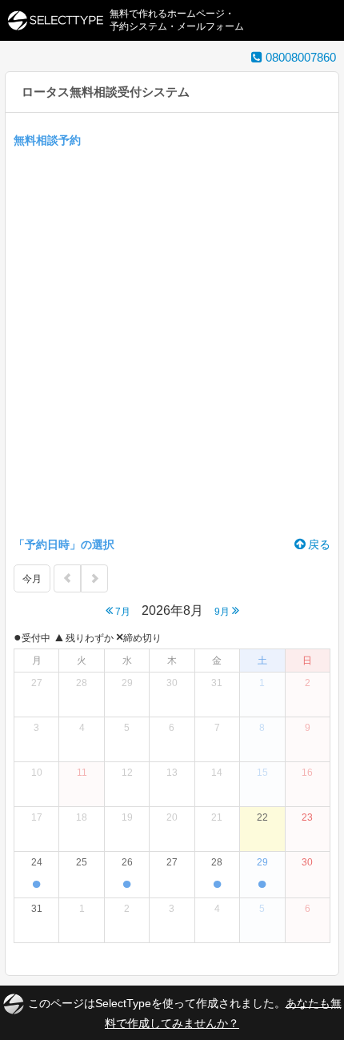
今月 (32, 578)
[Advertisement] (172, 339)
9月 (223, 611)
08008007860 (299, 57)
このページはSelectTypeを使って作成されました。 (185, 1012)
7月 (121, 611)
